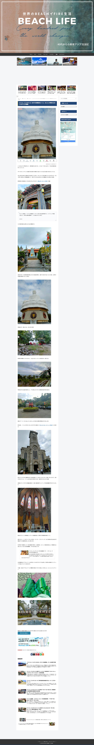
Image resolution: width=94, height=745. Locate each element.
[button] (54, 161)
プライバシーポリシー (52, 741)
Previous (16, 89)
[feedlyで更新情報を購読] (41, 654)
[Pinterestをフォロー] (38, 654)
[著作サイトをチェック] (32, 654)
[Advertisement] (47, 75)
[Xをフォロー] (34, 654)
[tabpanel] (22, 89)
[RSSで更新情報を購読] (43, 654)
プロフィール (40, 741)
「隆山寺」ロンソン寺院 (42, 181)
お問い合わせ (46, 741)
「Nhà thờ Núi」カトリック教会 (45, 425)
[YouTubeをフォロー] (36, 654)
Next (77, 89)
